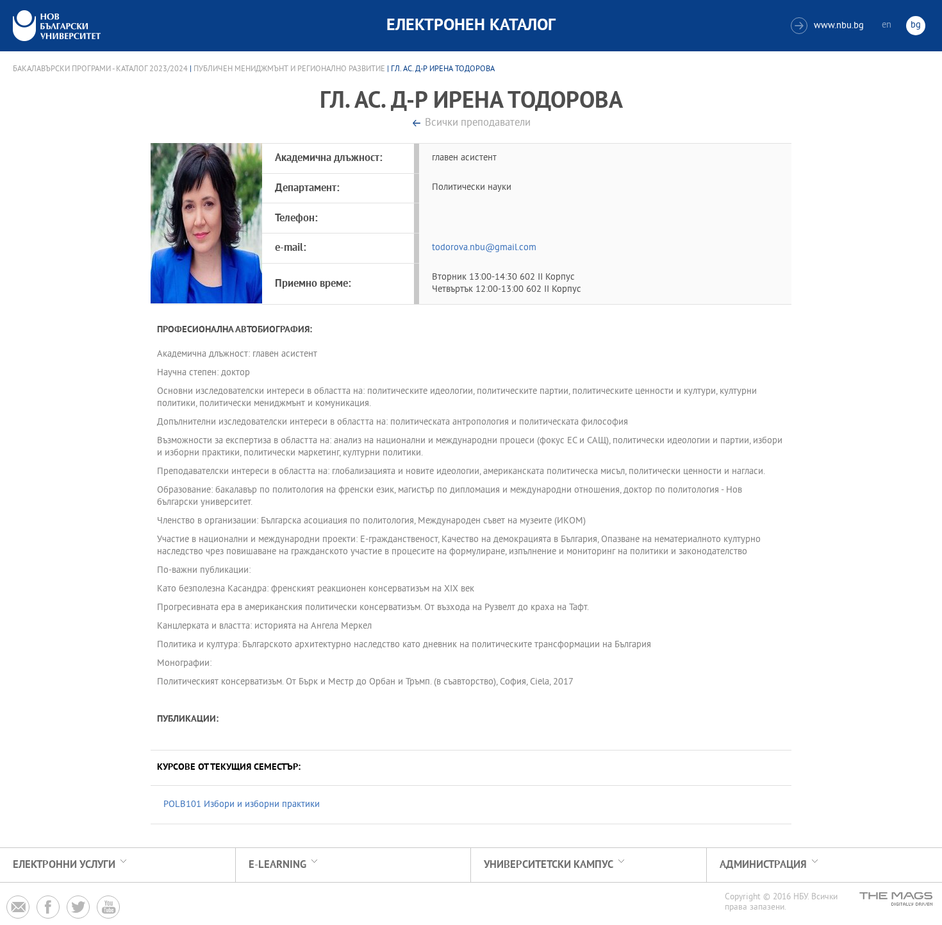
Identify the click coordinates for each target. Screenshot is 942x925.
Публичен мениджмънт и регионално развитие (289, 69)
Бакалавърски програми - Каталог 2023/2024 (100, 69)
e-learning (277, 865)
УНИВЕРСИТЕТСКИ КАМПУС (548, 865)
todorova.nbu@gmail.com (484, 248)
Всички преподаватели (478, 123)
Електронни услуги (64, 865)
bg (916, 25)
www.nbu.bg (829, 26)
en (886, 25)
